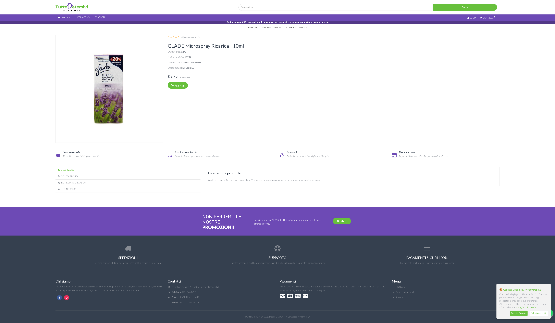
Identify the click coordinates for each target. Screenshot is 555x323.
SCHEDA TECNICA (69, 176)
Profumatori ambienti (271, 27)
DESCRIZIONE (67, 170)
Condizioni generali (405, 292)
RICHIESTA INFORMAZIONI (73, 182)
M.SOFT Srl (305, 317)
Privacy (399, 297)
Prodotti (66, 17)
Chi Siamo (401, 287)
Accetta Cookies (519, 313)
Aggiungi (179, 85)
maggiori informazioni (526, 307)
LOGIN (472, 17)
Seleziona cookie (539, 313)
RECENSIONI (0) (68, 189)
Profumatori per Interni (295, 27)
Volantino (83, 17)
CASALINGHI (253, 27)
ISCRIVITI (341, 221)
